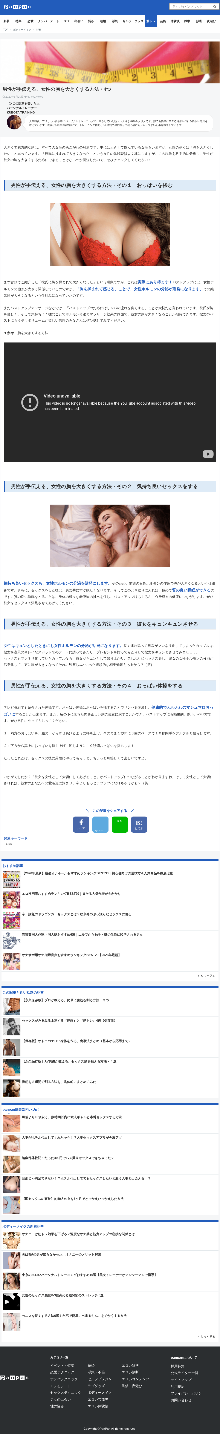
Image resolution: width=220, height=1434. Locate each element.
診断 (199, 21)
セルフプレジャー (101, 1379)
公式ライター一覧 (184, 1373)
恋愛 (31, 21)
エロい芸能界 (98, 1399)
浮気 (115, 21)
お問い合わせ (181, 1400)
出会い (78, 21)
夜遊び (211, 21)
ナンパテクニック (64, 1379)
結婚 (103, 21)
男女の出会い (60, 1399)
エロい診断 (130, 1372)
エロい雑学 (130, 1365)
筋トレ (151, 21)
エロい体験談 (98, 1406)
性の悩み (57, 1406)
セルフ (126, 21)
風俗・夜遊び (132, 1386)
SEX (67, 21)
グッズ (139, 21)
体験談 (175, 21)
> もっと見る (206, 976)
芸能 (163, 21)
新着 (6, 21)
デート (54, 21)
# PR (9, 844)
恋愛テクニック (62, 1372)
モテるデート (60, 1386)
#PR (38, 29)
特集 (18, 21)
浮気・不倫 (96, 1372)
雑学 (187, 21)
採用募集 (178, 1366)
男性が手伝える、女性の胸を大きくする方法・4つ (57, 89)
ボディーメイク (22, 29)
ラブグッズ (96, 1386)
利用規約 (178, 1386)
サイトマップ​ (181, 1380)
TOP (5, 29)
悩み (91, 21)
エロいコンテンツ (135, 1379)
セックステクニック (65, 1392)
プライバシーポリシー (188, 1393)
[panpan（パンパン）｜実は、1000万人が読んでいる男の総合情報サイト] (17, 7)
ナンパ (42, 21)
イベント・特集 (62, 1365)
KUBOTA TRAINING (21, 112)
